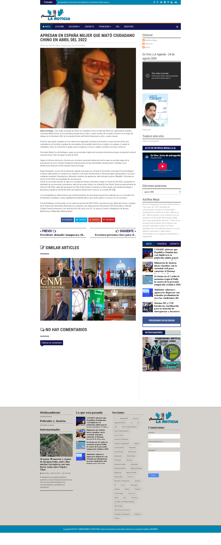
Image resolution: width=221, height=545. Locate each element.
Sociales (134, 498)
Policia (123, 485)
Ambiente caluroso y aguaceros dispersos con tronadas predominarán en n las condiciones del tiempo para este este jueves (161, 296)
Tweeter (82, 220)
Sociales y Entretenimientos (124, 502)
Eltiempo (129, 460)
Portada (137, 489)
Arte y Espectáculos (121, 431)
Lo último (59, 26)
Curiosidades (119, 448)
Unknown (149, 44)
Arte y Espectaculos (129, 427)
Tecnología (118, 506)
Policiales (133, 485)
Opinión (137, 481)
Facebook (68, 220)
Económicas (118, 452)
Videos (116, 518)
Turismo (137, 514)
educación (118, 456)
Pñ (115, 485)
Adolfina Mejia (151, 40)
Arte (115, 427)
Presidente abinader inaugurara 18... (62, 234)
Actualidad (124, 418)
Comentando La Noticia (89, 529)
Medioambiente (120, 468)
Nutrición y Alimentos (122, 481)
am (131, 423)
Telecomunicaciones (121, 510)
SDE (124, 498)
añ (138, 423)
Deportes (132, 448)
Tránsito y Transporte (122, 514)
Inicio (47, 26)
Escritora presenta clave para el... (115, 234)
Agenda (136, 418)
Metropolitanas (136, 468)
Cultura (136, 443)
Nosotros (129, 26)
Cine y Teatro (119, 435)
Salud (116, 498)
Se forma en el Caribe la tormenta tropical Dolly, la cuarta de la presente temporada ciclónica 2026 (167, 280)
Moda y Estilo (131, 473)
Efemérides (131, 456)
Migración (118, 473)
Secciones (74, 26)
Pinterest (109, 220)
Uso (117, 26)
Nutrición (130, 477)
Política (127, 489)
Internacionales (119, 464)
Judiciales (134, 464)
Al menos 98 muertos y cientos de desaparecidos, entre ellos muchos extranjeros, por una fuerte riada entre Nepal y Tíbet (55, 464)
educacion (132, 452)
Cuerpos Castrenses (121, 443)
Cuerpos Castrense (121, 439)
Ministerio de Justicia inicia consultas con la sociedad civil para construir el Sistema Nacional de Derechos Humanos (159, 270)
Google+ (96, 220)
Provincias (131, 493)
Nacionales (118, 477)
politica (117, 489)
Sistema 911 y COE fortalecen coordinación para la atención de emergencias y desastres (167, 307)
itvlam (147, 47)
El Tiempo (117, 460)
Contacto (89, 26)
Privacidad (104, 26)
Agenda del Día (120, 423)
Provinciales (118, 493)
